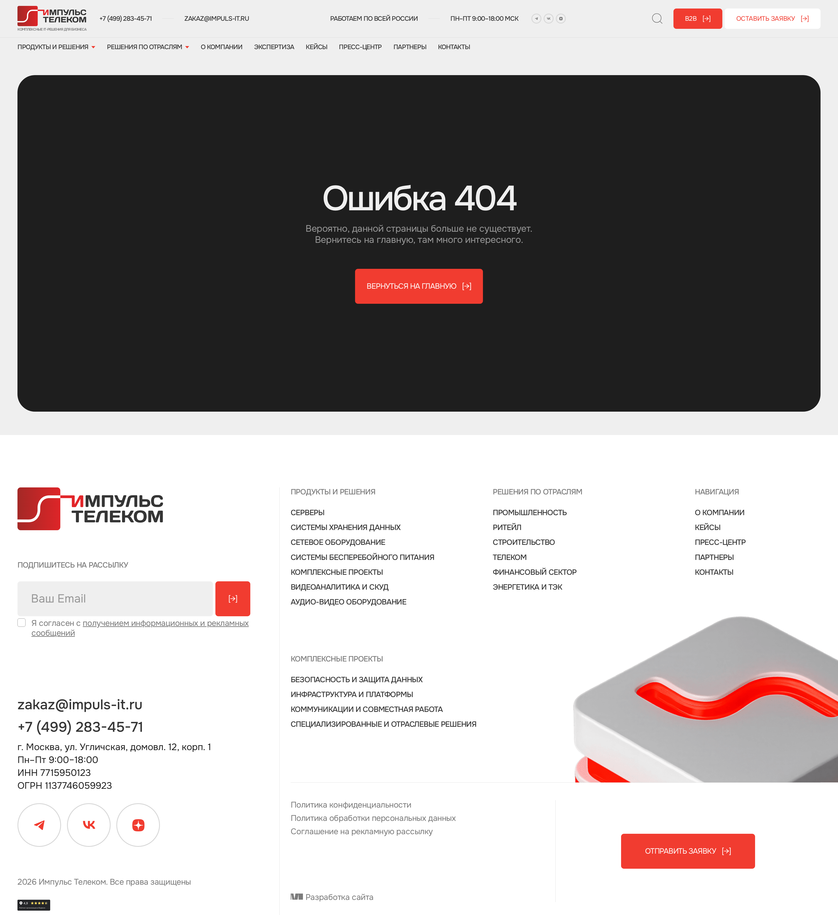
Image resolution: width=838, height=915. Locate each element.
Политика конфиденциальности (351, 805)
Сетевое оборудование (338, 542)
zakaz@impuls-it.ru (216, 18)
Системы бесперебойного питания (362, 557)
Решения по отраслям (144, 47)
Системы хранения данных (346, 527)
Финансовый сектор (535, 572)
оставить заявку (772, 19)
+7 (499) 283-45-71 (125, 18)
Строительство (524, 542)
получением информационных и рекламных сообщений (140, 628)
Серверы (308, 512)
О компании (221, 47)
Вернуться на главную (419, 286)
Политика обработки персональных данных (373, 818)
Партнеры (409, 47)
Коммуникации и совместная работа (367, 709)
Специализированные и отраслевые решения (383, 724)
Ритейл (507, 527)
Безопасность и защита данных (356, 679)
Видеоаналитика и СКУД (339, 587)
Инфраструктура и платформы (352, 694)
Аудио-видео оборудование (348, 602)
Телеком (510, 557)
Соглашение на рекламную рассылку (362, 832)
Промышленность (530, 512)
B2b (698, 19)
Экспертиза (274, 47)
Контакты (454, 47)
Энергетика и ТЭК (527, 587)
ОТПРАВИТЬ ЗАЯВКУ (688, 851)
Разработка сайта (338, 897)
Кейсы (316, 47)
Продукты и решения (52, 47)
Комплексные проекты (337, 572)
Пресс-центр (360, 47)
